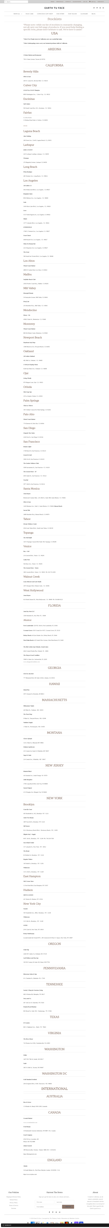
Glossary (84, 13)
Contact (68, 1)
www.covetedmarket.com (30, 1122)
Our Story (60, 13)
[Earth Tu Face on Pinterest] (97, 8)
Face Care (29, 13)
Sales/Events (77, 1)
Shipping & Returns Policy (13, 1197)
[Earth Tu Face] (54, 8)
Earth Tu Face (37, 1218)
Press (52, 1)
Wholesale (59, 1)
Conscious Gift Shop (45, 13)
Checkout (101, 1)
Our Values (72, 13)
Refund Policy (14, 1199)
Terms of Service (13, 1205)
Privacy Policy (14, 1202)
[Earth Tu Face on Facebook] (94, 8)
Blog (94, 13)
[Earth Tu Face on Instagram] (100, 8)
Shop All (17, 13)
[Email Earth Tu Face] (103, 8)
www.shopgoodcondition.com (31, 662)
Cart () (93, 1)
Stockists (13, 1208)
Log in (85, 1)
